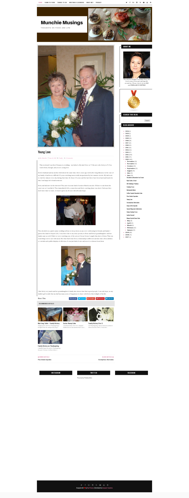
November (131, 164)
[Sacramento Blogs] (134, 101)
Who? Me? (90, 2)
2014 (127, 150)
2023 (127, 133)
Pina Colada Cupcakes (132, 196)
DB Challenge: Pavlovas (133, 184)
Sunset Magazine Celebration (134, 209)
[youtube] (147, 2)
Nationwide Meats (131, 190)
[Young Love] (76, 96)
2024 (127, 131)
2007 (127, 237)
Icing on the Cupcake (132, 206)
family (61, 158)
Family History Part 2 (95, 323)
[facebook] (129, 2)
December (131, 161)
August (129, 171)
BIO (147, 83)
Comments (69, 158)
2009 (127, 232)
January (130, 230)
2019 (127, 138)
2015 (127, 147)
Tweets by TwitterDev (84, 378)
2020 (127, 136)
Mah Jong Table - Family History (48, 323)
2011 (127, 157)
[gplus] (133, 2)
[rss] (140, 2)
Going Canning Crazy (132, 212)
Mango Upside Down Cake (133, 218)
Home (40, 2)
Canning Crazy (130, 187)
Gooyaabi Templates (107, 488)
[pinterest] (150, 2)
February (130, 228)
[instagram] (136, 2)
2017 (127, 143)
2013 (127, 152)
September (131, 168)
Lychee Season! (130, 215)
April (129, 223)
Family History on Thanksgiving (48, 346)
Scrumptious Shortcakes (133, 202)
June (129, 175)
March (129, 225)
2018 (127, 140)
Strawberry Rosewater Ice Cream (135, 177)
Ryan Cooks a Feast (132, 180)
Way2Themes (90, 488)
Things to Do (62, 2)
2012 (127, 155)
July (128, 173)
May (129, 221)
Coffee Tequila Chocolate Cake (134, 193)
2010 (127, 159)
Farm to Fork (50, 2)
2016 (127, 145)
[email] (143, 2)
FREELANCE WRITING (138, 85)
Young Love (129, 199)
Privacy (98, 2)
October (130, 166)
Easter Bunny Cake (69, 323)
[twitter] (126, 2)
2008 (127, 235)
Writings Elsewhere (76, 2)
